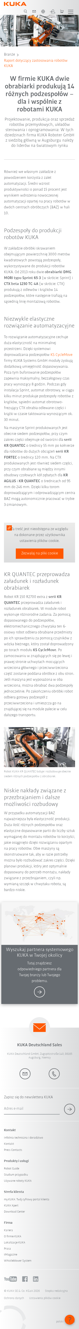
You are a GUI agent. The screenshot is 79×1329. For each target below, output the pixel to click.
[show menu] (70, 11)
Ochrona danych (14, 1298)
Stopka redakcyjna (56, 1291)
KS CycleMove (61, 355)
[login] (52, 11)
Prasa (7, 1248)
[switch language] (43, 11)
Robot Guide (11, 1168)
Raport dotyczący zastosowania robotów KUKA (36, 63)
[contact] (34, 11)
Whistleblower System (17, 1260)
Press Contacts (13, 1150)
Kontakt (9, 1144)
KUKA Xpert (11, 1205)
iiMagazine (10, 1254)
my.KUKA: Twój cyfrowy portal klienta (26, 1199)
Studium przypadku (16, 1174)
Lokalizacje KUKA (14, 1242)
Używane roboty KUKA (18, 1181)
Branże (9, 55)
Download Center (14, 1211)
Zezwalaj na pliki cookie (39, 554)
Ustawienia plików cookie (44, 1298)
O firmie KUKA (12, 1236)
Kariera (8, 1230)
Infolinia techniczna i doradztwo (23, 1137)
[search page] (25, 11)
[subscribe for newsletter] (69, 1109)
